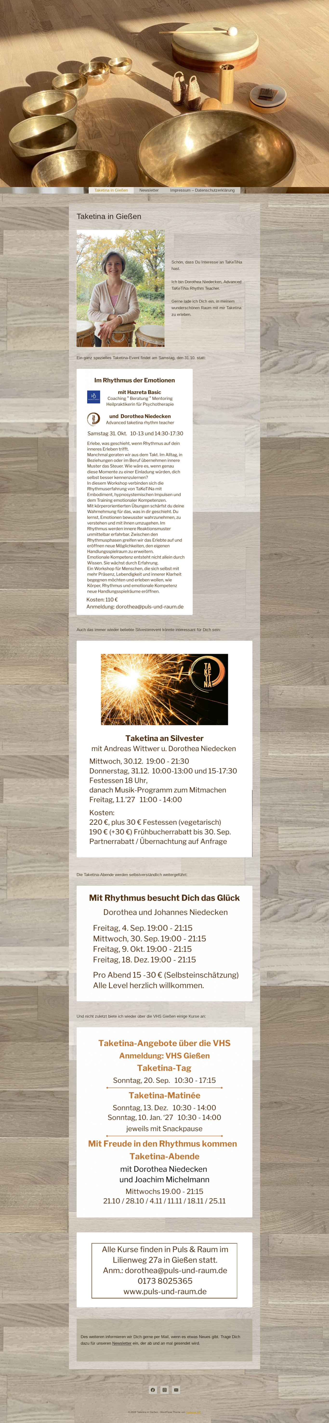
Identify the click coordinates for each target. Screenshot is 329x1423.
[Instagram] (164, 1390)
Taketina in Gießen (111, 190)
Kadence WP (193, 1412)
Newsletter (149, 190)
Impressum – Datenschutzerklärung (202, 190)
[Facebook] (153, 1390)
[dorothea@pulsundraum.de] (176, 1390)
